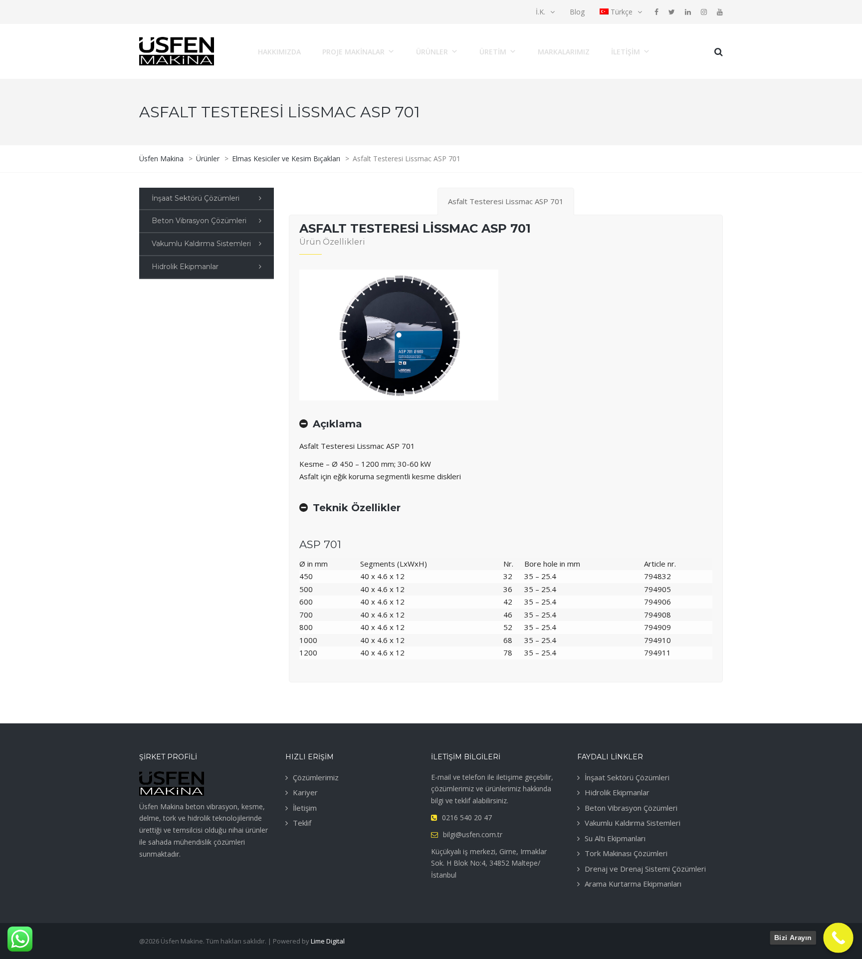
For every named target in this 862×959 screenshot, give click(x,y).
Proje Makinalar (353, 51)
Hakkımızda (279, 51)
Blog (577, 11)
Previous (327, 334)
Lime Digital (328, 941)
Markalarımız (564, 51)
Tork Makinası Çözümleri (626, 853)
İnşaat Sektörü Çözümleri (195, 198)
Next (469, 334)
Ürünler (432, 51)
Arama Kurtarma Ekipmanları (633, 884)
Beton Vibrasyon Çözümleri (199, 220)
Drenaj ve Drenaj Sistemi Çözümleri (645, 869)
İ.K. (540, 11)
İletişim (625, 51)
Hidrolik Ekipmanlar (185, 266)
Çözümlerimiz (316, 777)
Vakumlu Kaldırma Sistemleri (201, 243)
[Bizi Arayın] (838, 938)
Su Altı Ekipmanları (615, 838)
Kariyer (305, 792)
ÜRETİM (492, 51)
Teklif (302, 823)
